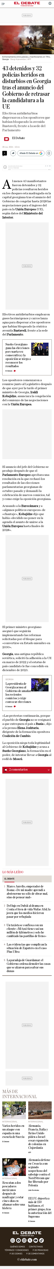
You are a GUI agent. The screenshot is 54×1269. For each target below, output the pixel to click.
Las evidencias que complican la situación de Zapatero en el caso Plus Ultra (27, 948)
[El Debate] (27, 3)
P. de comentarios (35, 1253)
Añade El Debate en (29, 153)
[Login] (50, 4)
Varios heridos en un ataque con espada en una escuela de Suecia (13, 1131)
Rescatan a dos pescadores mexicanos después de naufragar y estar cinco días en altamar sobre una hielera (13, 1195)
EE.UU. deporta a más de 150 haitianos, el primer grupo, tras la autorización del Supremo (40, 1207)
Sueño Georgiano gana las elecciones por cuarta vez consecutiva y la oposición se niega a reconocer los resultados (18, 355)
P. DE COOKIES (16, 1253)
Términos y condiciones (17, 1250)
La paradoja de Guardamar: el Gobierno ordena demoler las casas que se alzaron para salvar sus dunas (28, 966)
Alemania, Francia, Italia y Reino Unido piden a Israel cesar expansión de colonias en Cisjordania (38, 1136)
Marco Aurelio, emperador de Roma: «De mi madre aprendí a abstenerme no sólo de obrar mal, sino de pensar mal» (27, 892)
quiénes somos (17, 1246)
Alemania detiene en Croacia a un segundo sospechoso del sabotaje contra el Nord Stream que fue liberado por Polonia (39, 1172)
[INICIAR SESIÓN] (50, 4)
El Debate (18, 138)
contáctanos (36, 1246)
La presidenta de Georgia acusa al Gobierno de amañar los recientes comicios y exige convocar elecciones (18, 693)
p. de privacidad (40, 1250)
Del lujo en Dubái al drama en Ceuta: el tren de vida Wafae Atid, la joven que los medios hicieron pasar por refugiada (28, 911)
